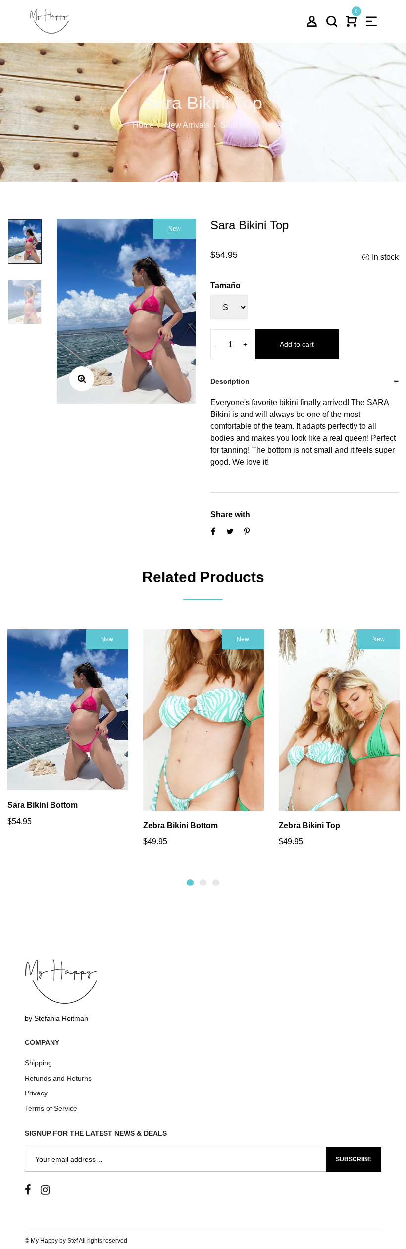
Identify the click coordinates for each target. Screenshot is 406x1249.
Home (143, 124)
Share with (230, 514)
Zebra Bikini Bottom (180, 825)
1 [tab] (190, 882)
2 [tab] (203, 882)
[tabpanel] (68, 733)
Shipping (38, 1063)
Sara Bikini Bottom (42, 805)
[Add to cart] (81, 729)
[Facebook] (28, 1190)
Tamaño (225, 285)
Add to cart (297, 344)
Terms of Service (51, 1108)
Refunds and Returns (58, 1078)
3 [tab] (215, 882)
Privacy (36, 1093)
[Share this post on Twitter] (230, 531)
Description (230, 381)
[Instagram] (45, 1190)
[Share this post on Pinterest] (247, 531)
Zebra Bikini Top (309, 825)
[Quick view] (54, 729)
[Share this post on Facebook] (213, 531)
